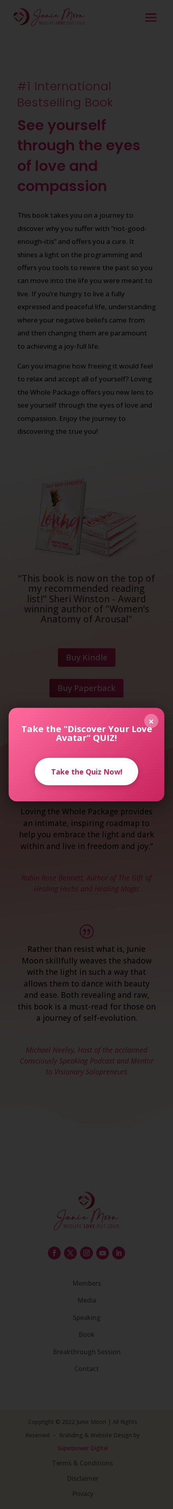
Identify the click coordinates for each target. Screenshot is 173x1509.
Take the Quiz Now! (86, 771)
